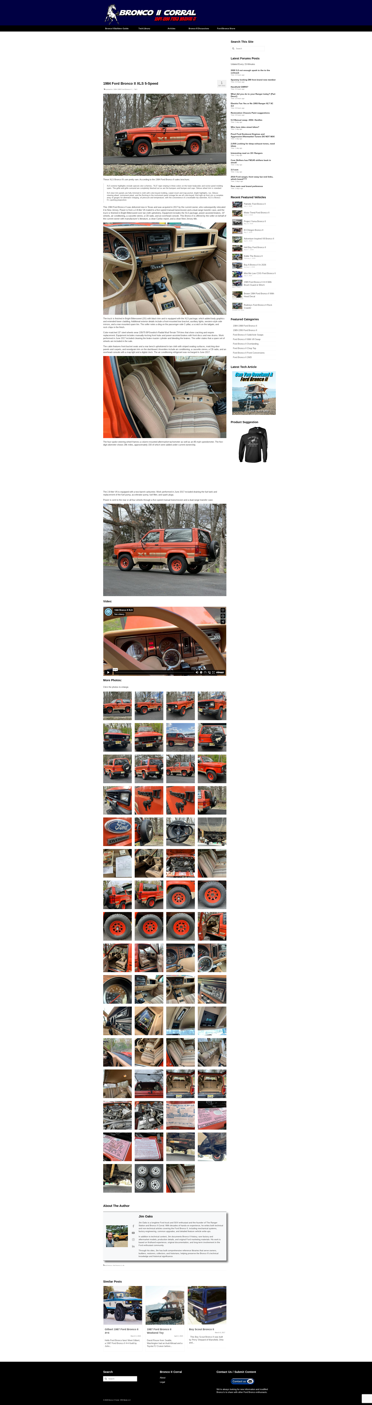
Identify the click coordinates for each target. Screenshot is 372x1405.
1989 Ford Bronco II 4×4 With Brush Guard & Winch (258, 283)
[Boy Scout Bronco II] (207, 1305)
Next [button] (223, 1320)
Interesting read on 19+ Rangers (247, 153)
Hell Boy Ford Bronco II (255, 247)
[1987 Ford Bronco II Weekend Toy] (164, 1305)
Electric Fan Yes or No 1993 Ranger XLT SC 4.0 (252, 104)
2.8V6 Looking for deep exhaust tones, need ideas (253, 144)
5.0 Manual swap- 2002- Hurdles (246, 120)
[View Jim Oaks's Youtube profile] (133, 1232)
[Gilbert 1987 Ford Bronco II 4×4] (122, 1305)
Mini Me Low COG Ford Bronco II (260, 273)
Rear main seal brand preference (247, 186)
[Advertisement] (164, 55)
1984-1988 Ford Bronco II (122, 89)
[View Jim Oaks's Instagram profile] (133, 1239)
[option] (123, 1320)
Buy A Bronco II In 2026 (255, 264)
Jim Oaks (146, 1216)
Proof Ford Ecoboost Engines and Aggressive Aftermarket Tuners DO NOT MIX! (253, 135)
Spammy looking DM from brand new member (253, 80)
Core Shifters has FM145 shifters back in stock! (251, 161)
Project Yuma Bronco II (255, 221)
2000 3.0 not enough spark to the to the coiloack (250, 71)
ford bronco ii (117, 1265)
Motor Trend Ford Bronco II (256, 212)
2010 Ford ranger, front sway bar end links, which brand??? (252, 178)
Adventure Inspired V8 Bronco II (259, 238)
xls (123, 1265)
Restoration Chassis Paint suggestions (250, 113)
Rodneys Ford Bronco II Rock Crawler (258, 306)
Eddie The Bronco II (253, 256)
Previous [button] (105, 1320)
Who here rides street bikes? (245, 127)
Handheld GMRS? (239, 87)
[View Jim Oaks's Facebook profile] (133, 1226)
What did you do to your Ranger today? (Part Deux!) (253, 95)
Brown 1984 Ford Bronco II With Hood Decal (259, 295)
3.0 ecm (234, 169)
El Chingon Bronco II (253, 230)
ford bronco (108, 1265)
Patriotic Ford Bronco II (255, 204)
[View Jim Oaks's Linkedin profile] (133, 1246)
